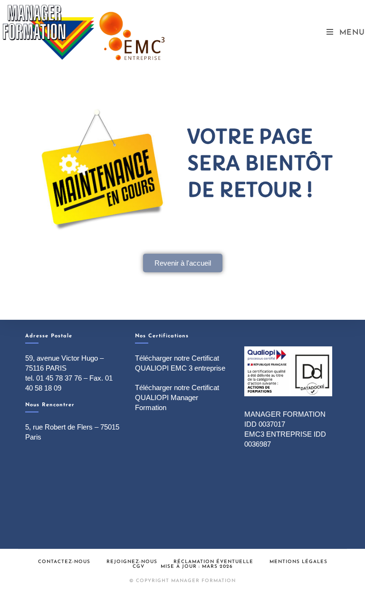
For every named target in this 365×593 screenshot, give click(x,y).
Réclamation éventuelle (213, 561)
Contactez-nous (64, 561)
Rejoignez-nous (131, 561)
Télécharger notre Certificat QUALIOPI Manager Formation (177, 397)
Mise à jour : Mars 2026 (197, 566)
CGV (138, 566)
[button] (182, 263)
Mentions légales (298, 561)
